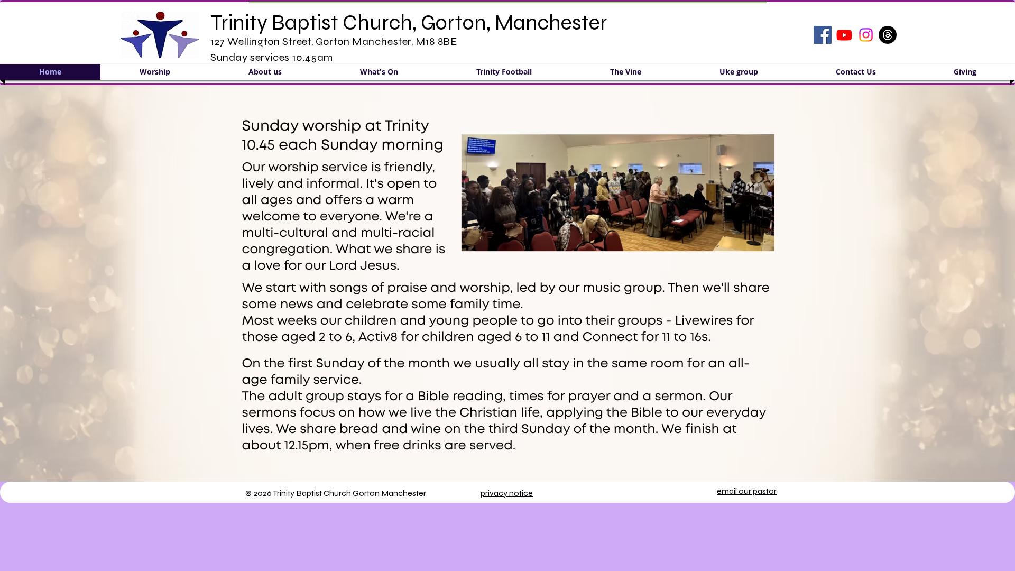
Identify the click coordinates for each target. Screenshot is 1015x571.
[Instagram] (866, 35)
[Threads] (888, 35)
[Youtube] (844, 35)
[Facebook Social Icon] (823, 35)
